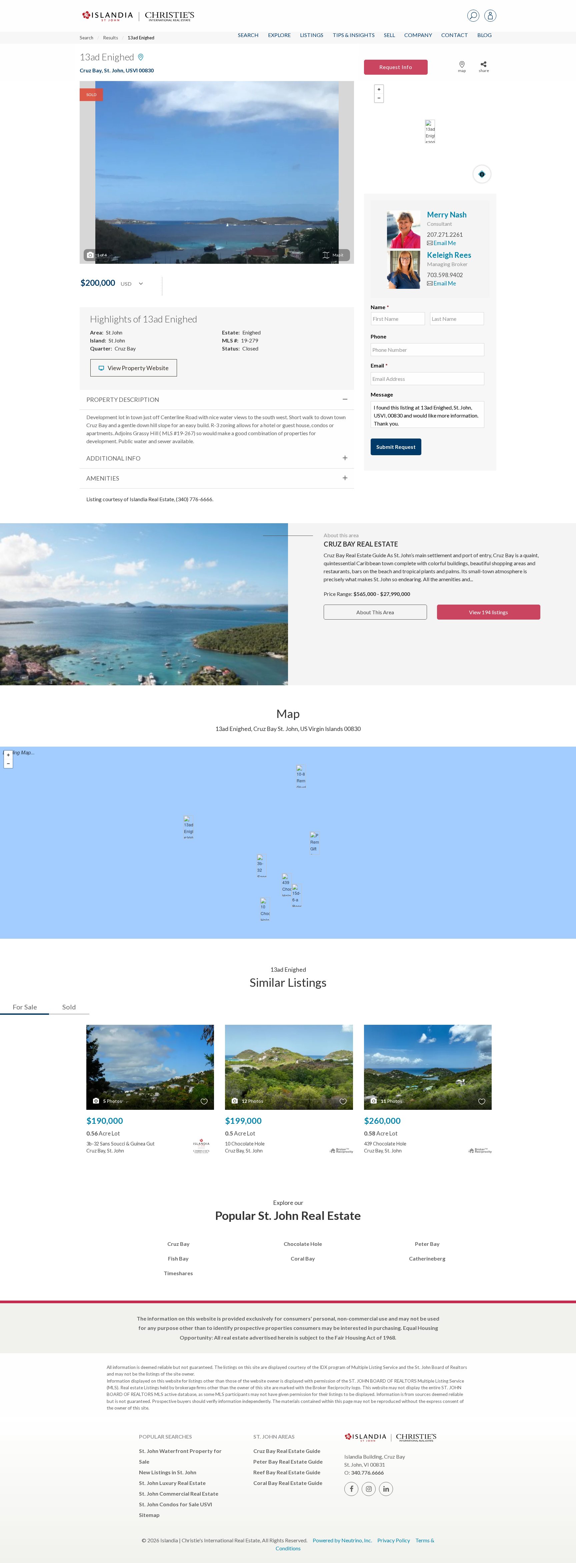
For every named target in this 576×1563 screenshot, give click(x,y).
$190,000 (104, 1120)
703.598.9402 (445, 274)
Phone (378, 336)
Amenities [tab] (102, 478)
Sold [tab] (69, 1007)
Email (379, 365)
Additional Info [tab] (113, 458)
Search (248, 35)
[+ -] (430, 131)
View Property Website (138, 367)
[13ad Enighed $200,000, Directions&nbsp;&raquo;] (430, 131)
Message (382, 394)
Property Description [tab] (122, 399)
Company (418, 35)
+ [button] (379, 89)
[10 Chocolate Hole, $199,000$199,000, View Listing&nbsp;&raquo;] (265, 909)
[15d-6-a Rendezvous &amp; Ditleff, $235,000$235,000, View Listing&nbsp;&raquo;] (297, 895)
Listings (311, 35)
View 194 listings (488, 612)
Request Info (395, 67)
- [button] (379, 98)
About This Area (375, 612)
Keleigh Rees (449, 254)
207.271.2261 (445, 234)
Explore (279, 35)
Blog (484, 35)
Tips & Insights (354, 35)
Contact (454, 35)
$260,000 (382, 1120)
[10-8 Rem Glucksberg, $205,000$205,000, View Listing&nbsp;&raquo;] (301, 776)
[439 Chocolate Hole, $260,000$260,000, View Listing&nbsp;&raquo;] (287, 884)
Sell (389, 35)
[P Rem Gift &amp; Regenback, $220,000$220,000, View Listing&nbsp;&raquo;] (315, 843)
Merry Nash (447, 214)
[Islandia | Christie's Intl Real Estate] (137, 10)
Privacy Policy (393, 1540)
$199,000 (243, 1120)
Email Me (444, 242)
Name (380, 307)
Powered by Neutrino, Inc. (342, 1540)
